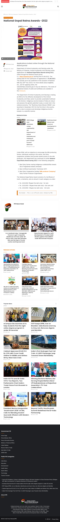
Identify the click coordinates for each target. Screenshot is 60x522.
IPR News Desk (10, 64)
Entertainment (4, 465)
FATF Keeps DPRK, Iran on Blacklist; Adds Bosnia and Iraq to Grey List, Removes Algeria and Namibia (43, 327)
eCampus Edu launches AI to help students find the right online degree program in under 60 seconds (15, 327)
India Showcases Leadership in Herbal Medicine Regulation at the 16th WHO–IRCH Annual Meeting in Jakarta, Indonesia (30, 290)
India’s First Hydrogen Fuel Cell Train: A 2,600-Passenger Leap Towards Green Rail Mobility (43, 353)
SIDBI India (4, 452)
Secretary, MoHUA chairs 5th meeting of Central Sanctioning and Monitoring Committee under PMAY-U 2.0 (47, 267)
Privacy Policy (55, 519)
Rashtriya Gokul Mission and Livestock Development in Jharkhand (51, 124)
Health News (4, 468)
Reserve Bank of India (6, 447)
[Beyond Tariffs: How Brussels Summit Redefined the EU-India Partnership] (43, 399)
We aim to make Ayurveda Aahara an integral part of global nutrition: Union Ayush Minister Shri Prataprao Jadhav (11, 289)
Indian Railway (4, 445)
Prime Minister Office (6, 438)
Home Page (4, 435)
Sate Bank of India (5, 450)
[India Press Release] (30, 6)
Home (6, 14)
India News (4, 461)
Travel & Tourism (5, 475)
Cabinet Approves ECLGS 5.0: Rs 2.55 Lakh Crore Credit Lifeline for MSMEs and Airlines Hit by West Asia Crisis (15, 354)
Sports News (4, 470)
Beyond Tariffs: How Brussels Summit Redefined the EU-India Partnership (43, 410)
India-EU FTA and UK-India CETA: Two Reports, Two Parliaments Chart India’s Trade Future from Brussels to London (15, 383)
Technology (4, 473)
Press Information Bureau (7, 440)
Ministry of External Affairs (7, 442)
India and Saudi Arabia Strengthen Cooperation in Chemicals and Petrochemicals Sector (48, 289)
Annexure (22, 91)
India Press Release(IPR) (11, 518)
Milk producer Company (47, 171)
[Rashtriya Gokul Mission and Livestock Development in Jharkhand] (42, 122)
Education (3, 463)
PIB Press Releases (13, 14)
